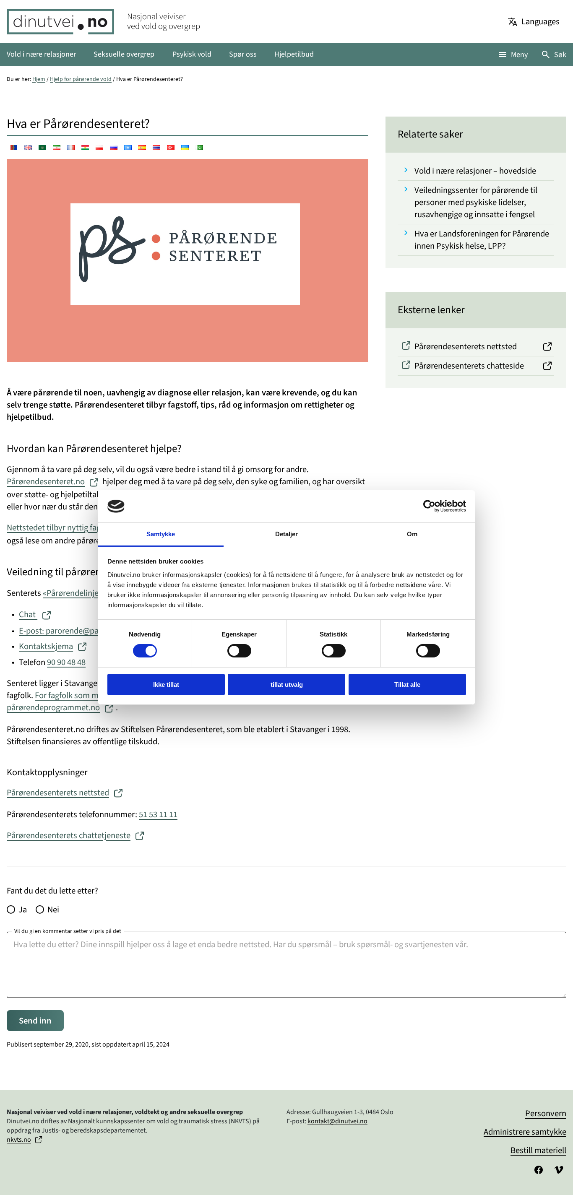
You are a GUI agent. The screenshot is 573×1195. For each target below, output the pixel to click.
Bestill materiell (538, 1150)
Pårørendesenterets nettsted (58, 793)
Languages (540, 22)
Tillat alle (407, 684)
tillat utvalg (287, 684)
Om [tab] (412, 534)
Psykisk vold (191, 54)
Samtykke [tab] (160, 534)
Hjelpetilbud (294, 54)
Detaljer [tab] (286, 534)
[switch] (239, 650)
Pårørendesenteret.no (46, 481)
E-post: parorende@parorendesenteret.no (93, 631)
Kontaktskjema (46, 646)
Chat (28, 614)
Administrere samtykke (525, 1132)
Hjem (38, 79)
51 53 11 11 (158, 814)
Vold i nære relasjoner (41, 54)
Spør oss (243, 54)
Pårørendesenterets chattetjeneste (68, 835)
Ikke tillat (166, 684)
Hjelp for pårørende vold (81, 79)
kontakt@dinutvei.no (337, 1121)
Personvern (545, 1113)
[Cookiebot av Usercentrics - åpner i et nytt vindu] (429, 506)
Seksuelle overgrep (124, 54)
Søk (560, 54)
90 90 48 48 (66, 662)
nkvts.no (19, 1139)
